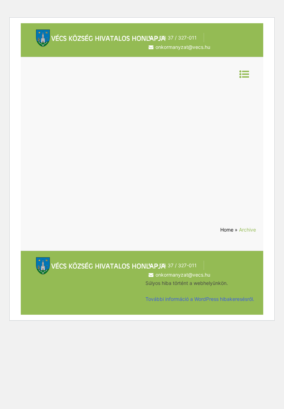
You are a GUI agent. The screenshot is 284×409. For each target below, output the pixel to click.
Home (226, 230)
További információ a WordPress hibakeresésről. (199, 299)
